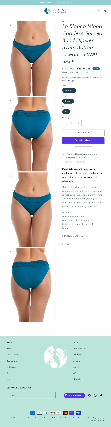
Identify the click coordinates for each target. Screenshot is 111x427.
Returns (75, 367)
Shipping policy (98, 418)
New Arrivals (12, 355)
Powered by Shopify (42, 418)
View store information (75, 162)
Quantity (65, 118)
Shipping (65, 73)
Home (9, 349)
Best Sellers (12, 361)
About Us (76, 355)
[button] (6, 11)
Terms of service (84, 418)
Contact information (97, 420)
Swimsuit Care (78, 349)
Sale (8, 373)
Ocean (68, 101)
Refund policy (57, 418)
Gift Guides (11, 367)
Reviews (76, 361)
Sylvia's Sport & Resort (26, 418)
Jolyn (9, 379)
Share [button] (68, 244)
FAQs (74, 373)
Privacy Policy (78, 379)
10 (66, 112)
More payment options (83, 147)
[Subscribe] (52, 395)
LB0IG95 (69, 90)
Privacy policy (70, 418)
